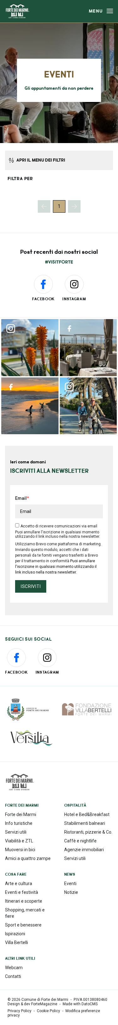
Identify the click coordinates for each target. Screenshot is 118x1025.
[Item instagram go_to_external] (30, 347)
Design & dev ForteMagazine (32, 1004)
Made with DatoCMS (80, 1004)
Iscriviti (31, 586)
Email (21, 498)
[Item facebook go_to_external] (88, 347)
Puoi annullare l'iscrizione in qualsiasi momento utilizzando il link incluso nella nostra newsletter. (56, 566)
